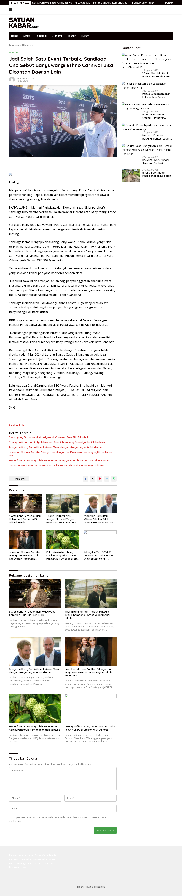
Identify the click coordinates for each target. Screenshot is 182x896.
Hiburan (71, 35)
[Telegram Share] (106, 479)
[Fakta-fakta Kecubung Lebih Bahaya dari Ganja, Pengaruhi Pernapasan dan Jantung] (62, 539)
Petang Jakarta (17, 855)
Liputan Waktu (49, 863)
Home (14, 35)
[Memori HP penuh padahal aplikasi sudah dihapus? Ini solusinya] (147, 127)
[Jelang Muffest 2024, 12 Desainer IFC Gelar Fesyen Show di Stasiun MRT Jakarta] (100, 539)
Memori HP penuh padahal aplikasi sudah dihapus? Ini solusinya (156, 137)
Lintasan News (17, 867)
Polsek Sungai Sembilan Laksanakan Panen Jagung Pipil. (156, 95)
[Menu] (11, 9)
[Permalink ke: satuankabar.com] (12, 79)
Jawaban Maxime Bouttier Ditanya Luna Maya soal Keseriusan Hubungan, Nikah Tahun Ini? (60, 454)
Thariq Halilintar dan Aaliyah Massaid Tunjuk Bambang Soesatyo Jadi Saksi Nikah (57, 442)
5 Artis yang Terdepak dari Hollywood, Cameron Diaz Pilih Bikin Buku (49, 437)
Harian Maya (34, 855)
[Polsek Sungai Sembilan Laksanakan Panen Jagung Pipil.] (147, 86)
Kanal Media (49, 855)
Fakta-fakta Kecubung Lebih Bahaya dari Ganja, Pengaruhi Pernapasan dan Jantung (59, 460)
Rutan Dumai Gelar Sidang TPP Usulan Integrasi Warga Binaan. (156, 116)
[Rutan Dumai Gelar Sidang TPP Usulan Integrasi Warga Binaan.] (147, 106)
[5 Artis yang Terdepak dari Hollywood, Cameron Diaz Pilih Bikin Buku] (25, 503)
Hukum (85, 35)
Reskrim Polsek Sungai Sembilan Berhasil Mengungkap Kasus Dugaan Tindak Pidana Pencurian (156, 161)
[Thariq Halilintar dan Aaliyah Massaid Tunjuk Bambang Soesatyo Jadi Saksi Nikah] (62, 503)
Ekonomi (57, 35)
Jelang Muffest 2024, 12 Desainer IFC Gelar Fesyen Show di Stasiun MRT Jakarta (56, 465)
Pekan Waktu (49, 859)
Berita (26, 35)
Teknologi (41, 35)
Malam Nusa (32, 863)
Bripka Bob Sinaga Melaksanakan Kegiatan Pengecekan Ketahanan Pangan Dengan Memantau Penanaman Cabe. (156, 174)
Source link (16, 425)
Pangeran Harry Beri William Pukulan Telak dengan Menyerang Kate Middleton (55, 447)
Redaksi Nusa (17, 859)
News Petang (17, 863)
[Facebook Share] (85, 479)
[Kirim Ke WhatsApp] (114, 479)
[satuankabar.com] (24, 22)
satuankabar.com (25, 78)
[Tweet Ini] (92, 479)
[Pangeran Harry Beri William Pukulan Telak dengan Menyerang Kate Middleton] (100, 503)
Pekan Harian (33, 859)
